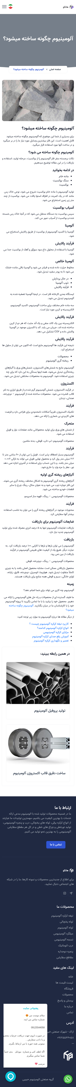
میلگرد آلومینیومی (63, 933)
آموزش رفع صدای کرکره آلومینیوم (50, 636)
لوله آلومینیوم (65, 927)
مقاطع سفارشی (64, 957)
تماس (70, 1012)
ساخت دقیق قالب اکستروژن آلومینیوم (39, 773)
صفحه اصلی (55, 69)
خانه (70, 977)
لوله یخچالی (66, 921)
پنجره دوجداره (65, 951)
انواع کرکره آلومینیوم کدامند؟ (53, 628)
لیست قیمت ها (64, 982)
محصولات (67, 994)
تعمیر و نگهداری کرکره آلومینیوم (51, 640)
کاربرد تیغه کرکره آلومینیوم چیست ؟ (49, 624)
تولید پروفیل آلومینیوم (49, 711)
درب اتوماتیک (65, 945)
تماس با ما (56, 844)
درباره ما (68, 1006)
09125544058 (65, 1037)
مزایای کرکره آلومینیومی (56, 632)
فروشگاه (68, 988)
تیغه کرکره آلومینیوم (62, 916)
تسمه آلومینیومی (63, 939)
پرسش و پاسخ (65, 1000)
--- (73, 1043)
